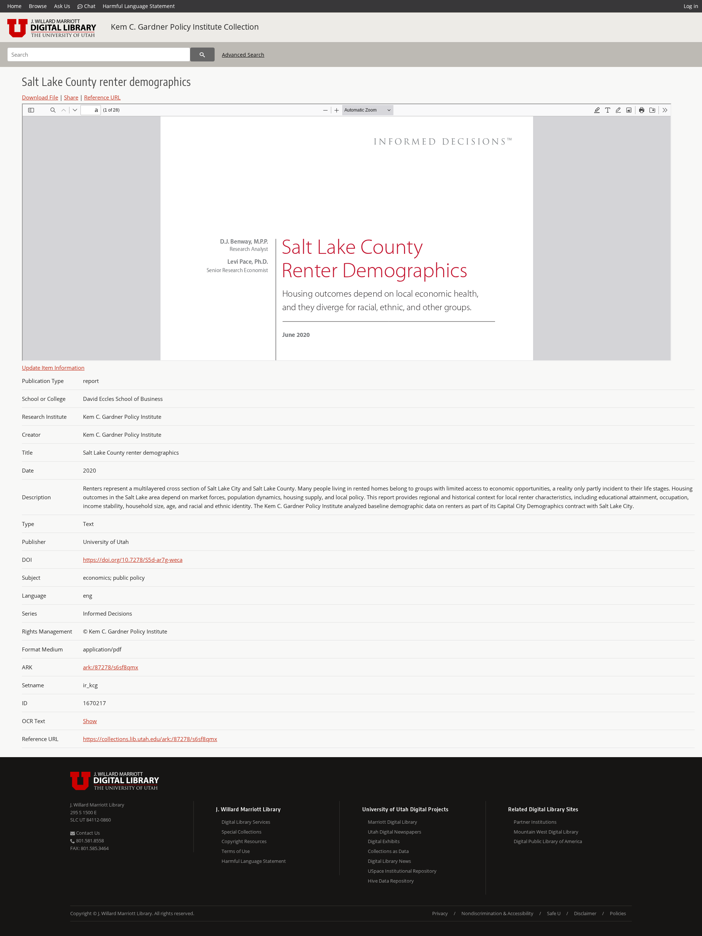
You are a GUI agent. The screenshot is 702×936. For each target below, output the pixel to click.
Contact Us (87, 833)
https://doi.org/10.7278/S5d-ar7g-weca (132, 559)
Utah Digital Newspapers (394, 831)
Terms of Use (236, 851)
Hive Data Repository (391, 880)
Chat (89, 6)
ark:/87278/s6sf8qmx (110, 667)
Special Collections (241, 831)
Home (14, 6)
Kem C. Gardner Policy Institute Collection (185, 27)
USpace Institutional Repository (402, 871)
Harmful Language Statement (139, 6)
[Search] (202, 54)
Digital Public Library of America (548, 841)
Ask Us (62, 6)
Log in (691, 6)
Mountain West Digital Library (546, 831)
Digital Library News (389, 861)
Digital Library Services (246, 822)
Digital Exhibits (384, 841)
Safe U (554, 913)
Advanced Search (243, 54)
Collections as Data (388, 851)
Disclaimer (585, 913)
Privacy (440, 913)
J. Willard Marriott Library (97, 804)
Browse (38, 6)
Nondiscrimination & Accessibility (497, 913)
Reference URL (102, 97)
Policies (618, 913)
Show (90, 721)
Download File (40, 97)
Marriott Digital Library (392, 822)
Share (71, 97)
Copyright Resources (244, 841)
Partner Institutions (535, 822)
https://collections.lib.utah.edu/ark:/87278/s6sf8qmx (150, 739)
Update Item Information (53, 367)
